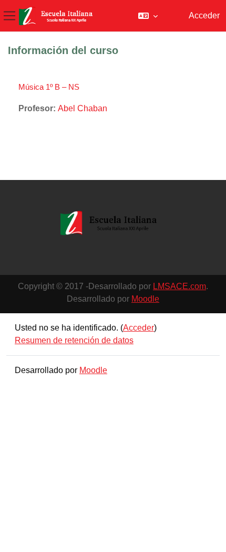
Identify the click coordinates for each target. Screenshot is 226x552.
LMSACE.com (179, 286)
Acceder (204, 15)
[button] (148, 15)
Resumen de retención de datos (74, 340)
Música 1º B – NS (48, 86)
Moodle (145, 298)
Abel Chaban (82, 108)
